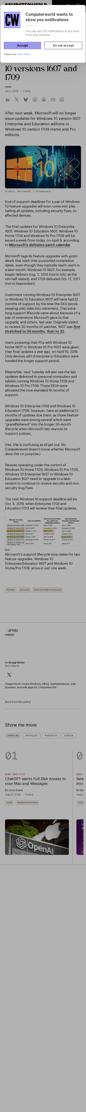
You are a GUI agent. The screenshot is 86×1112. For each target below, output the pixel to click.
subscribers (23, 54)
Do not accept (63, 45)
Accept (22, 45)
